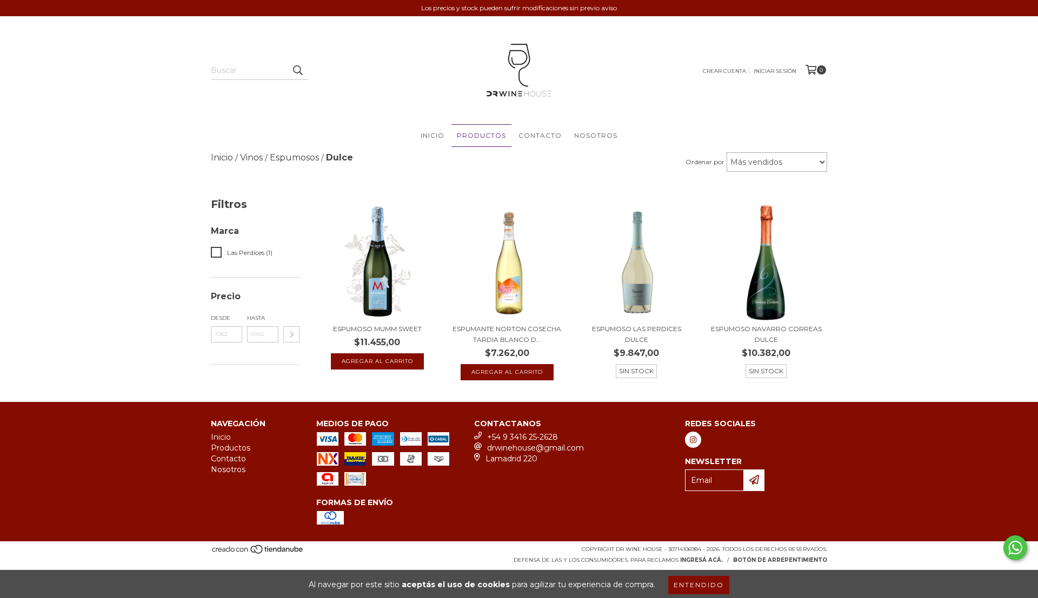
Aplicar (291, 334)
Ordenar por (705, 162)
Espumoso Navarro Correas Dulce (766, 334)
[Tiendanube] (258, 552)
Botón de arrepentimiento (780, 559)
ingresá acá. (701, 559)
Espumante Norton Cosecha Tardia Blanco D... (507, 334)
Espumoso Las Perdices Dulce (636, 334)
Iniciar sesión (775, 71)
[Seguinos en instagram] (693, 440)
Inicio (432, 135)
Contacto (540, 135)
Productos (481, 135)
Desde (220, 317)
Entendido (699, 585)
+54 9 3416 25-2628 (522, 437)
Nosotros (595, 135)
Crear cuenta (724, 71)
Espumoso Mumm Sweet (377, 329)
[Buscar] (297, 70)
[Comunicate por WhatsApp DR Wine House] (1015, 547)
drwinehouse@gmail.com (535, 448)
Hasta (256, 317)
